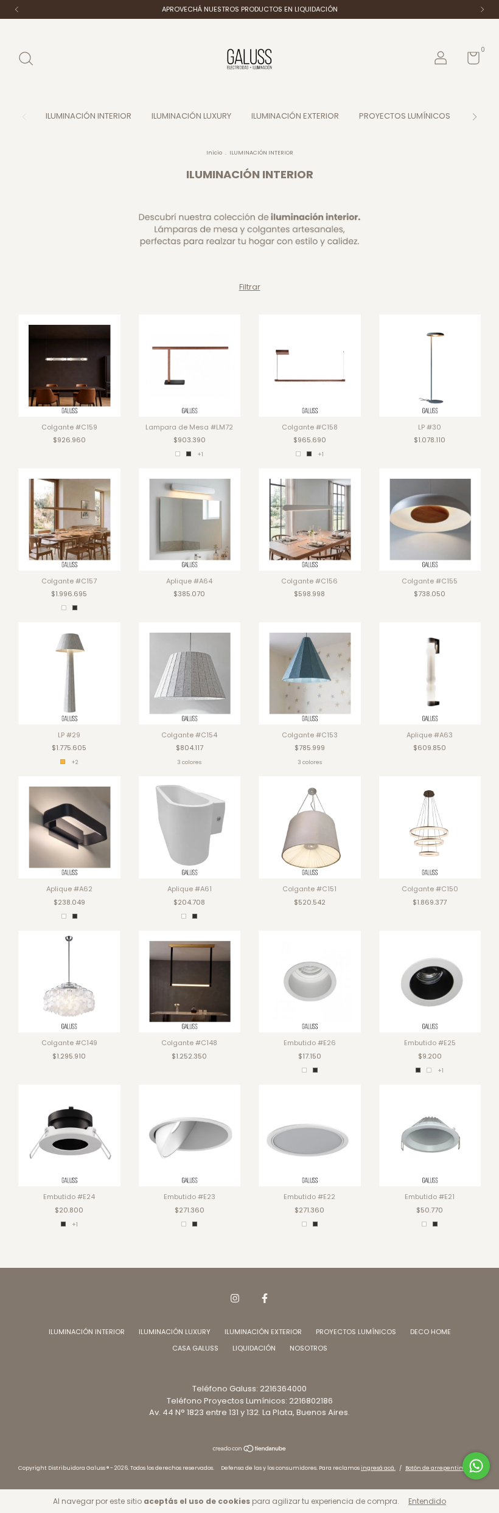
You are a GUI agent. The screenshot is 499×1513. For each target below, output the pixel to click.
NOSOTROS (308, 1348)
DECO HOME (430, 1332)
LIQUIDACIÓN (254, 1348)
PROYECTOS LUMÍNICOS (404, 116)
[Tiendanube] (250, 1450)
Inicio (214, 152)
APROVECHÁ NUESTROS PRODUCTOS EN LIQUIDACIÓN (250, 9)
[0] (469, 61)
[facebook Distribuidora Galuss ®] (265, 1298)
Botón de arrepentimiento (443, 1468)
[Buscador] (30, 60)
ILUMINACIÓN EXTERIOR (295, 116)
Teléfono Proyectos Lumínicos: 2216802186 (250, 1401)
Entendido (427, 1501)
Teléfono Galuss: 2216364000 (249, 1388)
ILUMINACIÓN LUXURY (191, 116)
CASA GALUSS (195, 1348)
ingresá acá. (378, 1468)
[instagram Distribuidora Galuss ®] (235, 1298)
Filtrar (249, 287)
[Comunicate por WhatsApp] (476, 1466)
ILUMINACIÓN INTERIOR (88, 116)
